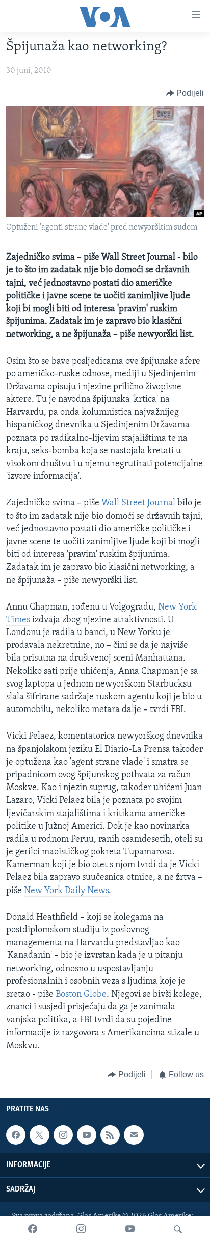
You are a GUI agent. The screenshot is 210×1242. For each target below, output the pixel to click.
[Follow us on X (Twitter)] (39, 1135)
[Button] (185, 93)
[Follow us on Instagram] (63, 1135)
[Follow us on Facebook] (15, 1135)
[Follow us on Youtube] (86, 1135)
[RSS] (110, 1135)
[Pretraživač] (178, 1229)
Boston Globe (81, 994)
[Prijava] (133, 1135)
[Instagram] (81, 1229)
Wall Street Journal (138, 503)
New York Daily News (66, 891)
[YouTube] (130, 1229)
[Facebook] (32, 1229)
